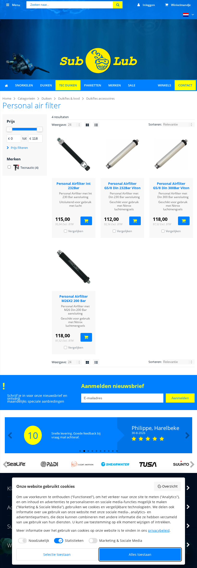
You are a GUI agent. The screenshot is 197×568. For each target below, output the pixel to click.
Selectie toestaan (57, 554)
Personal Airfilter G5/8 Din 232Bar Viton (122, 185)
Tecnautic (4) (29, 167)
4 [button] (92, 451)
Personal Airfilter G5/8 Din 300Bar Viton (171, 185)
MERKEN (114, 85)
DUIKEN (46, 85)
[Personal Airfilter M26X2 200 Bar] (73, 267)
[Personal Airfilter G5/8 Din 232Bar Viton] (122, 154)
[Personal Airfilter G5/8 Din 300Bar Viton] (171, 154)
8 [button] (109, 451)
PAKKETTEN (92, 85)
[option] (98, 435)
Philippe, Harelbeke (155, 427)
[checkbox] (32, 540)
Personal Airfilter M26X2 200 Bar (73, 298)
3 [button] (88, 451)
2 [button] (84, 451)
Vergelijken (75, 231)
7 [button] (104, 451)
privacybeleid (159, 530)
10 (33, 435)
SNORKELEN (24, 85)
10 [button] (117, 451)
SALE (131, 85)
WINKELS (164, 85)
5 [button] (96, 451)
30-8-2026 (138, 433)
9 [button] (113, 451)
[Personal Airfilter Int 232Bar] (73, 154)
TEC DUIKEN (68, 85)
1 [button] (80, 451)
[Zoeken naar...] (118, 4)
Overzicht (170, 486)
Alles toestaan (140, 554)
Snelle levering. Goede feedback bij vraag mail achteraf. (75, 435)
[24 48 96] (74, 124)
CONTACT (185, 85)
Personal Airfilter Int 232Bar (73, 185)
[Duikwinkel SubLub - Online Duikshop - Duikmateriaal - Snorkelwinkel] (98, 72)
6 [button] (100, 451)
